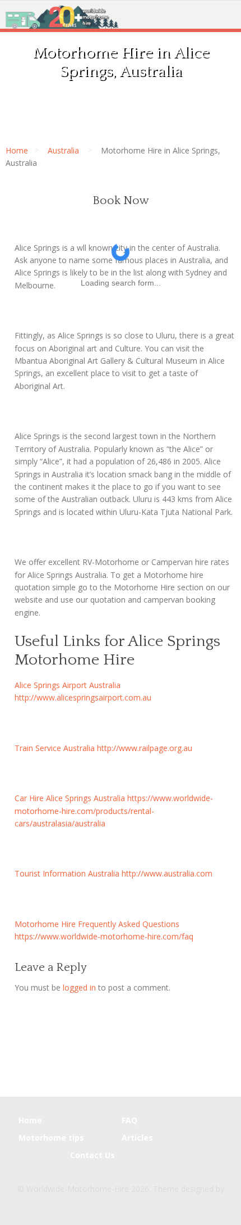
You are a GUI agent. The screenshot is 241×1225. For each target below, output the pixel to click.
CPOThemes (120, 1201)
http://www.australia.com (167, 873)
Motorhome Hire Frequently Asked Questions (97, 924)
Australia (63, 150)
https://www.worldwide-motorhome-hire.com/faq (104, 936)
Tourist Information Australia (67, 873)
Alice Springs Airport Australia (68, 685)
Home (17, 150)
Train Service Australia (55, 748)
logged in (79, 987)
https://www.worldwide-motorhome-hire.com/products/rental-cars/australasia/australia (114, 811)
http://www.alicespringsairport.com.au (83, 697)
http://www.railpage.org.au (144, 748)
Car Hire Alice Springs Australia (70, 798)
